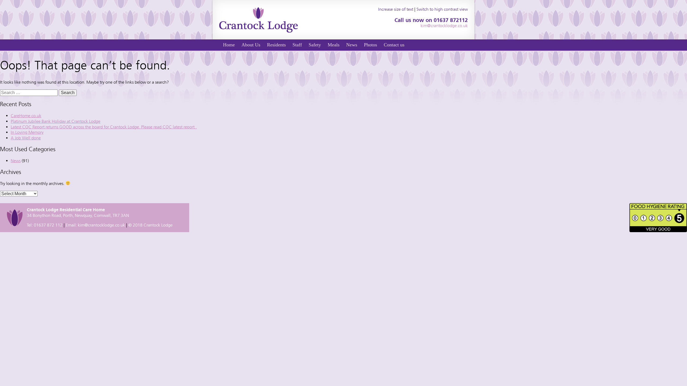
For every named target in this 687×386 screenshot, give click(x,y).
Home (229, 44)
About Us (251, 44)
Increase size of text (395, 9)
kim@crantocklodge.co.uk (444, 25)
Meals (333, 44)
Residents (276, 44)
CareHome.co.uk (26, 115)
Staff (297, 44)
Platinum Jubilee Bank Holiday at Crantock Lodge (55, 121)
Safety (315, 44)
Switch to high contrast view (442, 9)
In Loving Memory (27, 132)
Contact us (394, 44)
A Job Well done (26, 137)
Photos (370, 44)
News (351, 44)
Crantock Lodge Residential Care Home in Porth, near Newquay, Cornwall (258, 20)
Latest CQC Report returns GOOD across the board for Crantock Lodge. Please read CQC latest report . (104, 126)
